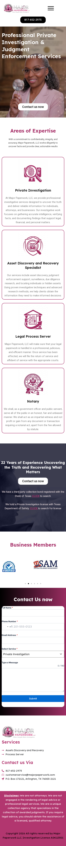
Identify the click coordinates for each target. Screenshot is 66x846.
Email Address (10, 635)
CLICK (35, 496)
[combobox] (7, 626)
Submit (33, 698)
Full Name (7, 607)
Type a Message (10, 662)
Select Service (10, 649)
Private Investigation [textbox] (16, 654)
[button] (25, 583)
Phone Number (10, 621)
